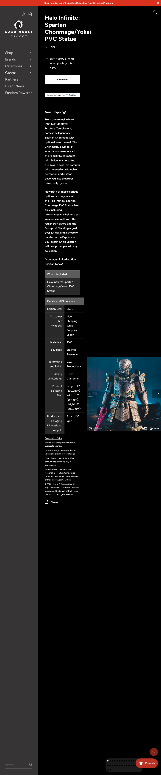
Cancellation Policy (53, 438)
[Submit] (30, 764)
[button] (107, 761)
